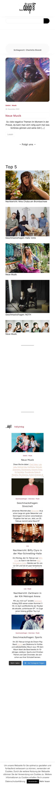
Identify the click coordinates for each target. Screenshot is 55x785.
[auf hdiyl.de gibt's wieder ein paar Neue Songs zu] (28, 455)
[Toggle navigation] (4, 26)
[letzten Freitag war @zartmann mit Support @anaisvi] (28, 591)
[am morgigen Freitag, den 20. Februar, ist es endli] (28, 500)
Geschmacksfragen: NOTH (18, 314)
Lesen (10, 134)
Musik (14, 105)
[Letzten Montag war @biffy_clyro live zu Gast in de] (28, 546)
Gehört (8, 105)
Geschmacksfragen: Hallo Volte (21, 238)
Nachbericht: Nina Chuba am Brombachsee (26, 201)
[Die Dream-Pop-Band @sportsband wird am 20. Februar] (28, 637)
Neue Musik (13, 115)
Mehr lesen (45, 781)
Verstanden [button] (32, 781)
